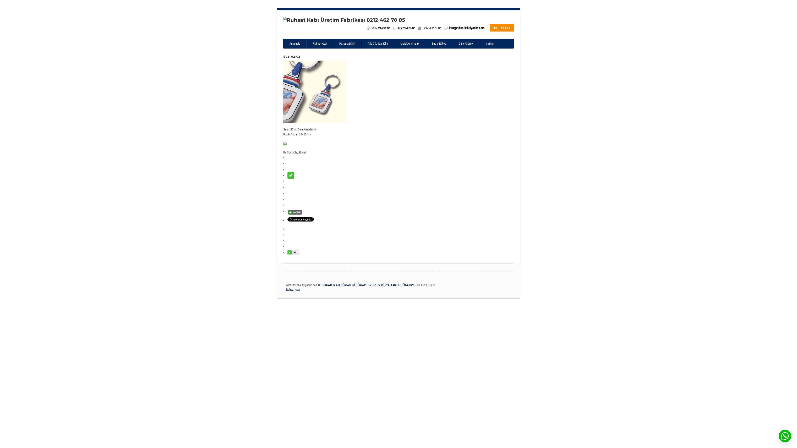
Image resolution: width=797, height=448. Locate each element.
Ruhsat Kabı (320, 43)
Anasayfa (295, 43)
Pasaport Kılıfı (347, 43)
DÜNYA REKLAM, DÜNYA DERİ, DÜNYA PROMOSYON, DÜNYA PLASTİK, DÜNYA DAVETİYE (371, 285)
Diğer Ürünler (466, 43)
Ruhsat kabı (293, 289)
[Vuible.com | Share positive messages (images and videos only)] (290, 175)
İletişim (490, 43)
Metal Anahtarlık (410, 43)
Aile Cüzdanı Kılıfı (378, 43)
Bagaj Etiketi (439, 43)
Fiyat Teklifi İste (502, 28)
